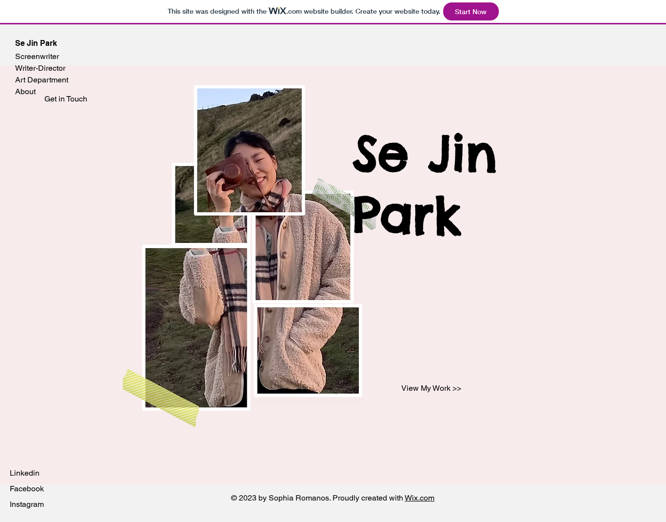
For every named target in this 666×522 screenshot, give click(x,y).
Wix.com (419, 497)
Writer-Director (40, 68)
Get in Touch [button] (65, 98)
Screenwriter (37, 56)
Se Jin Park (36, 43)
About (25, 91)
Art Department (41, 79)
